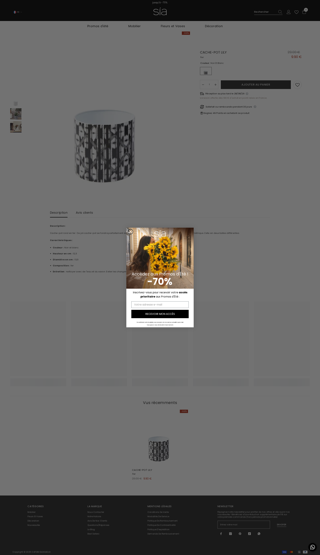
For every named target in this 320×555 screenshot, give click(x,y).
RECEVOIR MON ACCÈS (160, 314)
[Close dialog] (130, 231)
